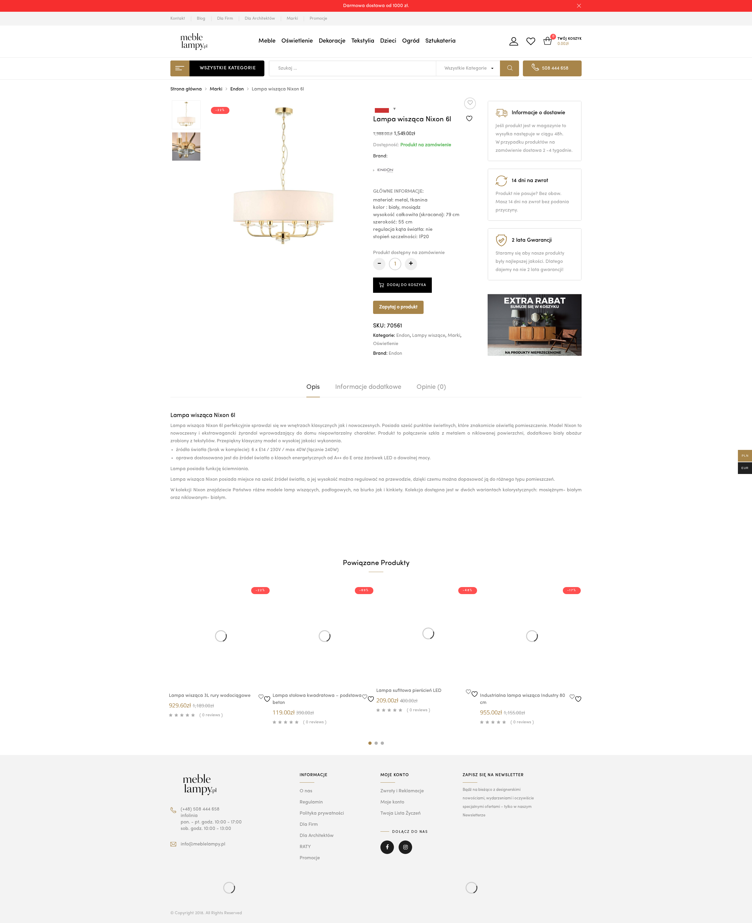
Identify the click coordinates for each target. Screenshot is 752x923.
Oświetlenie (297, 41)
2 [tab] (376, 743)
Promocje (318, 18)
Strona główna (186, 89)
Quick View (215, 676)
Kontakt (177, 18)
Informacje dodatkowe (368, 387)
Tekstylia (362, 41)
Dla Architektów (260, 18)
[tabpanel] (221, 652)
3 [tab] (382, 743)
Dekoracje (332, 41)
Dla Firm (225, 18)
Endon (237, 89)
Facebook (387, 851)
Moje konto (392, 802)
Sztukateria (440, 41)
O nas (306, 791)
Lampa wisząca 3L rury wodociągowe (210, 695)
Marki (292, 18)
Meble (267, 41)
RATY (305, 847)
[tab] (313, 387)
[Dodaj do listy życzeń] (470, 110)
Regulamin (311, 802)
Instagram (405, 851)
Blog (201, 18)
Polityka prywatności (322, 813)
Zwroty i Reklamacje (402, 791)
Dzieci (388, 41)
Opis (313, 387)
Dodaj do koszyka (406, 285)
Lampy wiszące (428, 335)
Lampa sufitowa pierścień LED (409, 690)
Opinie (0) (431, 387)
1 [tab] (370, 743)
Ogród (410, 41)
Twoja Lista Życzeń (400, 813)
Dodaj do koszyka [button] (233, 677)
